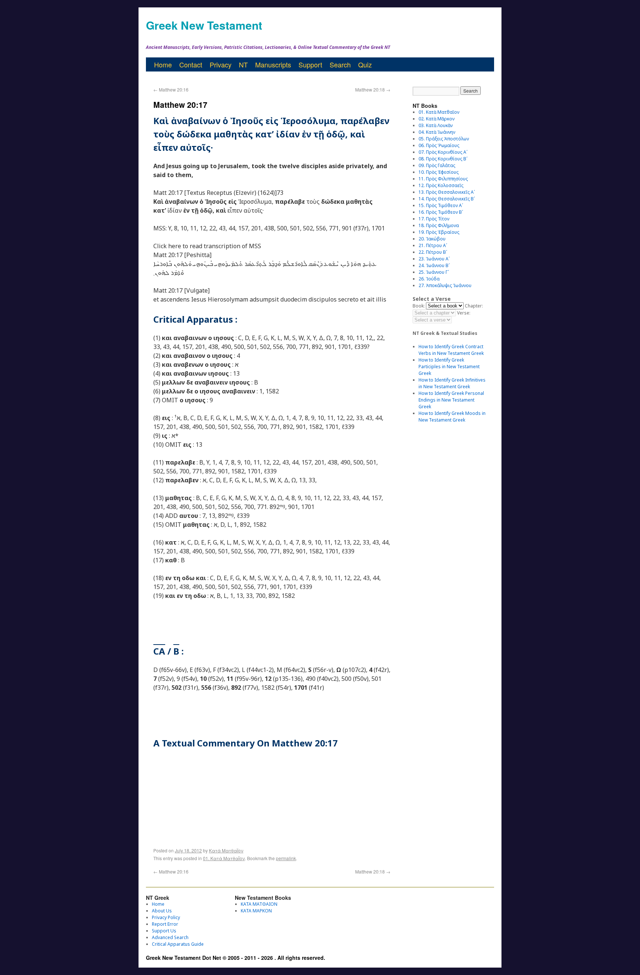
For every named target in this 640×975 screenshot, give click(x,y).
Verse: (463, 313)
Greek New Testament (204, 25)
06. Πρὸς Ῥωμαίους (439, 145)
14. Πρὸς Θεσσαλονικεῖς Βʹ (447, 199)
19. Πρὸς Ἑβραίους (439, 232)
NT (243, 64)
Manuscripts (273, 64)
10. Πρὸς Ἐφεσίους (439, 172)
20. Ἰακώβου (432, 239)
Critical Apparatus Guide (178, 944)
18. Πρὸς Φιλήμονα (439, 225)
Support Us (164, 931)
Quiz (365, 64)
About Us (162, 911)
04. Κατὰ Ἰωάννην (437, 132)
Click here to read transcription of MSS (207, 246)
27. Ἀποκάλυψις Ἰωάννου (445, 285)
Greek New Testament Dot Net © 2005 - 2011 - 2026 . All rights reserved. (235, 957)
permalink (286, 858)
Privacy (220, 64)
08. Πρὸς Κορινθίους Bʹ (443, 159)
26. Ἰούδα (429, 279)
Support (310, 64)
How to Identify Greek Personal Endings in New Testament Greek (451, 400)
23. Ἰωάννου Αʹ (434, 259)
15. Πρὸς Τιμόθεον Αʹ (441, 205)
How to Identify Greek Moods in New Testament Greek (452, 416)
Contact (190, 64)
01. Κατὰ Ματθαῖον (224, 858)
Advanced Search (170, 937)
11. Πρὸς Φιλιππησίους (443, 179)
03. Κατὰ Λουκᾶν (436, 125)
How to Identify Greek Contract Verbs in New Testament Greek (451, 349)
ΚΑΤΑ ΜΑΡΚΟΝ (256, 911)
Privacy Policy (166, 917)
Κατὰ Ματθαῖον (226, 850)
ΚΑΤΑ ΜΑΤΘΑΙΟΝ (259, 904)
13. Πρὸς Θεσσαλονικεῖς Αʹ (447, 192)
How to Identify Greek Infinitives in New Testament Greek (452, 383)
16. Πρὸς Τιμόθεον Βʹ (441, 212)
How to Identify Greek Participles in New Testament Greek (449, 366)
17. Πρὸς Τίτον (434, 219)
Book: (419, 306)
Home (163, 64)
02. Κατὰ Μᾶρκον (436, 119)
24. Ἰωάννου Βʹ (434, 265)
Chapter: (474, 306)
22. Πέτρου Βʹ (433, 252)
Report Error (165, 924)
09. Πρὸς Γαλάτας (437, 165)
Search (340, 64)
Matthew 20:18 (372, 89)
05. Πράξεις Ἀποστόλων (444, 139)
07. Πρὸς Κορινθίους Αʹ (443, 152)
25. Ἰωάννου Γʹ (434, 272)
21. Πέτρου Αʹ (433, 245)
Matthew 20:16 (171, 89)
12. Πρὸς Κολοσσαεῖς (441, 185)
